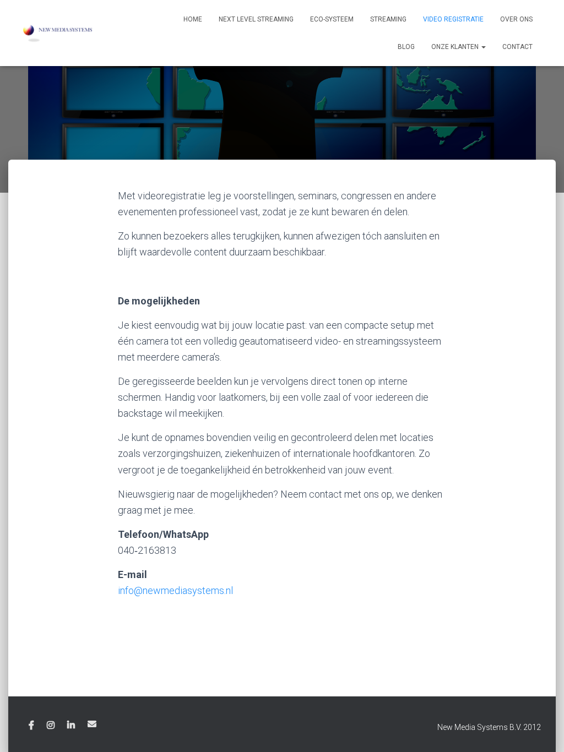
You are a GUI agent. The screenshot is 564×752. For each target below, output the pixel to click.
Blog (406, 47)
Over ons (516, 19)
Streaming (388, 19)
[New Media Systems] (57, 33)
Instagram (50, 725)
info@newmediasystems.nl (175, 590)
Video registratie (453, 19)
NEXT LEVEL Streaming (256, 19)
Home (192, 19)
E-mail (92, 724)
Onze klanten (455, 47)
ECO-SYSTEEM (332, 19)
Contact (517, 47)
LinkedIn (71, 725)
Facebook (31, 725)
